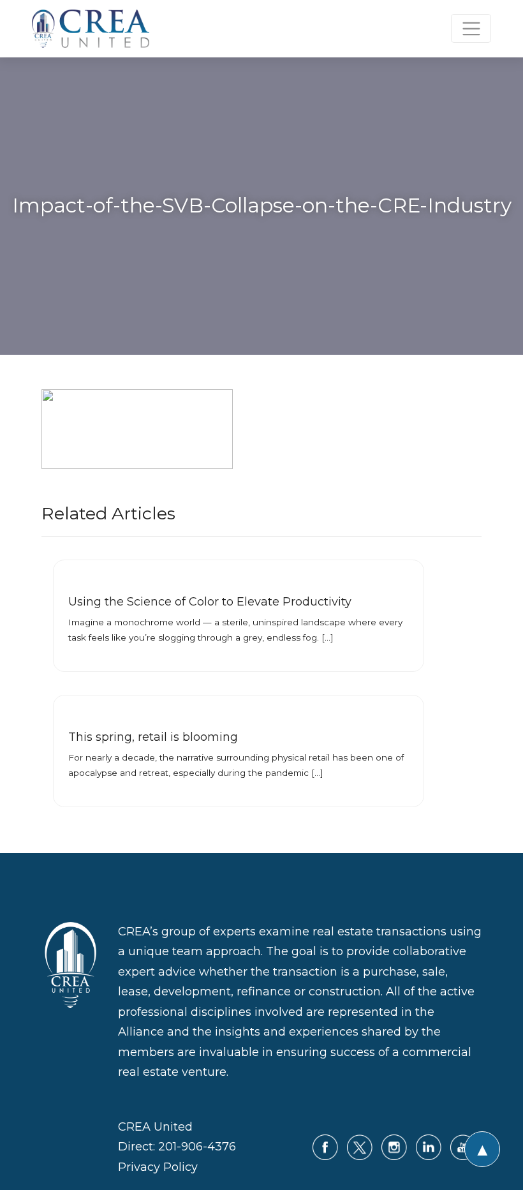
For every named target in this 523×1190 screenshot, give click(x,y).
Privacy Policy (158, 1167)
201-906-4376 (197, 1147)
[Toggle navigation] (471, 28)
